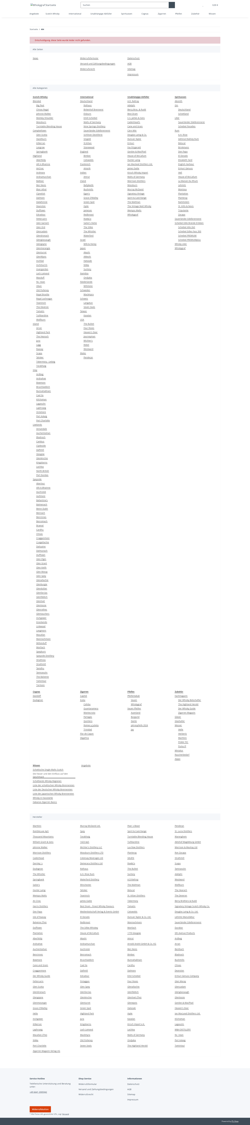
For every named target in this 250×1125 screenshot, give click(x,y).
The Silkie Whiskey (89, 927)
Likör (177, 117)
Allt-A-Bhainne (43, 487)
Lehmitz (182, 185)
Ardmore (40, 172)
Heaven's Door (91, 332)
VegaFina (84, 737)
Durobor (179, 927)
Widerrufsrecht (87, 69)
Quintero (88, 721)
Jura (38, 340)
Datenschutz (133, 58)
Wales (83, 353)
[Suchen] (172, 5)
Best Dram (132, 113)
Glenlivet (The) (134, 997)
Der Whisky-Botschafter (189, 700)
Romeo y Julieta (91, 725)
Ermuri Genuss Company (187, 975)
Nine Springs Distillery (94, 126)
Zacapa (181, 214)
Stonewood (89, 147)
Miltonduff (41, 643)
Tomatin (40, 311)
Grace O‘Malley (91, 197)
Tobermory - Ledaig (45, 361)
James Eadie (133, 168)
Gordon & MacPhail (136, 151)
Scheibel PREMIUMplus (189, 239)
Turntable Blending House (49, 126)
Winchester (85, 884)
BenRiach (179, 949)
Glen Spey (41, 575)
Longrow (40, 147)
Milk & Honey (90, 244)
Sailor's (36, 884)
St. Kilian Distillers (136, 895)
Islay (35, 370)
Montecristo (89, 712)
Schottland (183, 113)
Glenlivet (40, 601)
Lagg (38, 344)
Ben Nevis (41, 185)
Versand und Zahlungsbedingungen (97, 63)
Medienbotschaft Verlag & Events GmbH (99, 911)
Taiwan (83, 311)
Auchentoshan (43, 433)
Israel (83, 239)
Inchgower (41, 617)
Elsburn (87, 113)
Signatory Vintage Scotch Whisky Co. (192, 906)
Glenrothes (41, 609)
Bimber (87, 155)
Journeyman (89, 336)
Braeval (40, 525)
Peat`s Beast (133, 825)
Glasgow (40, 454)
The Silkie (88, 227)
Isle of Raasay (39, 917)
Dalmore (40, 197)
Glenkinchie (42, 458)
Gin (176, 105)
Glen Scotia (41, 134)
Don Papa (183, 151)
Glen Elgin (41, 559)
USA (82, 319)
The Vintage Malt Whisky (139, 206)
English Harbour (186, 164)
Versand (65, 1114)
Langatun (88, 302)
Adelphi (131, 105)
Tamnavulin (41, 672)
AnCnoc (40, 168)
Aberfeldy (41, 159)
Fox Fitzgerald (134, 147)
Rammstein (183, 202)
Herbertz (182, 733)
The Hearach (42, 336)
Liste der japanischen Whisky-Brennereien (53, 793)
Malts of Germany (92, 122)
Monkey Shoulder (44, 117)
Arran (39, 328)
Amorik (87, 168)
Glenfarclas (41, 592)
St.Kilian (88, 143)
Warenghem (181, 836)
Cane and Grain (135, 126)
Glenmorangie (43, 248)
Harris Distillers (40, 906)
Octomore (41, 412)
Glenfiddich (41, 596)
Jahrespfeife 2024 (139, 725)
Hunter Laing (133, 159)
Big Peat (40, 105)
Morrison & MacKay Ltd (186, 847)
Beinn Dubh (42, 508)
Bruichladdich (43, 386)
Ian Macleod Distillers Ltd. (140, 164)
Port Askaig (41, 416)
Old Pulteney (42, 290)
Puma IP (182, 746)
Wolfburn (40, 319)
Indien (83, 172)
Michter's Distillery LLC (91, 847)
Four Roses (89, 328)
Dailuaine (41, 546)
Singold (87, 138)
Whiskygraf (132, 214)
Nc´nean (179, 1034)
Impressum (132, 74)
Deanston (41, 206)
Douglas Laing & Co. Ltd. (186, 911)
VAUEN (130, 858)
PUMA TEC (183, 742)
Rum (177, 130)
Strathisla (41, 659)
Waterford (88, 235)
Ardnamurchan (43, 176)
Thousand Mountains (43, 836)
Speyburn (41, 651)
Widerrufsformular (89, 58)
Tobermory (132, 900)
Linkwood (40, 626)
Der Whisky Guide (186, 708)
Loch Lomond (42, 273)
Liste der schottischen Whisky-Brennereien (53, 785)
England (84, 151)
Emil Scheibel (133, 975)
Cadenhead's (133, 122)
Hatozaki (88, 260)
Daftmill (40, 449)
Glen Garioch (42, 223)
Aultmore (40, 496)
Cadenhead (38, 858)
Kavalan (87, 315)
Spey (82, 831)
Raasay (39, 349)
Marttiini (182, 737)
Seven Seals (89, 307)
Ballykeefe (88, 185)
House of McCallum (136, 155)
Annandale (41, 428)
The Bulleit (89, 323)
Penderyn (88, 357)
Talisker (40, 357)
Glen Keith (41, 567)
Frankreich (85, 164)
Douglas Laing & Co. (137, 134)
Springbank (41, 151)
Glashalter (180, 721)
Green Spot (89, 202)
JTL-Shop (234, 1121)
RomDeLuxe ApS (41, 831)
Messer (178, 725)
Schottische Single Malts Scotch (48, 769)
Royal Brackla (42, 294)
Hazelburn (41, 138)
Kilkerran (40, 143)
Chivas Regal (42, 109)
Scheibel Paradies (186, 126)
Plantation (183, 193)
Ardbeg (39, 374)
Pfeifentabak (133, 695)
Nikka (86, 265)
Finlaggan (85, 981)
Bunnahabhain (43, 391)
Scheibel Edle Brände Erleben (189, 223)
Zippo (177, 758)
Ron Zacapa (180, 852)
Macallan (40, 634)
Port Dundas (42, 475)
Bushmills (88, 189)
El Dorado (183, 155)
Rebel (86, 344)
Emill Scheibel (90, 117)
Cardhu (40, 529)
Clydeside (41, 445)
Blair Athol (41, 189)
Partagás (88, 716)
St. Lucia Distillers (183, 831)
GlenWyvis (41, 256)
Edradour (40, 214)
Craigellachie (42, 542)
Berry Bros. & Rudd (136, 109)
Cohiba (87, 704)
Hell (180, 172)
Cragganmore (42, 538)
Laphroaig (41, 407)
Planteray (182, 197)
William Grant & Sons (43, 841)
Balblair (40, 181)
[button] (197, 5)
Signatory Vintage (135, 193)
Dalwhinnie (41, 202)
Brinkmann (183, 147)
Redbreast (89, 214)
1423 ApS (84, 841)
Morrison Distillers (136, 181)
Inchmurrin (41, 265)
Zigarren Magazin (186, 712)
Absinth (178, 101)
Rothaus (88, 105)
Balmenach (41, 504)
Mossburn (41, 122)
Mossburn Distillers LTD (91, 852)
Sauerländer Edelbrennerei (97, 130)
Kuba (82, 700)
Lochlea (40, 466)
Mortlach (40, 647)
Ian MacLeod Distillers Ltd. (187, 1013)
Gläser (178, 716)
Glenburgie (41, 584)
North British (42, 470)
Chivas (39, 533)
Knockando (41, 622)
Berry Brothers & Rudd (186, 900)
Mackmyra (89, 294)
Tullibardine (42, 315)
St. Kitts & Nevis (186, 206)
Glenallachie (42, 580)
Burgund (135, 716)
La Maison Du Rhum (188, 181)
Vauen (134, 700)
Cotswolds (88, 159)
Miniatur (179, 750)
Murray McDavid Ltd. (90, 825)
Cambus (40, 441)
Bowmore (40, 382)
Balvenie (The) (39, 922)
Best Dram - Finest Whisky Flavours (97, 906)
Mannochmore (43, 638)
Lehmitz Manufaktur (184, 917)
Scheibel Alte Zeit (186, 227)
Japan (83, 248)
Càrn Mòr (132, 130)
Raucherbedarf (182, 754)
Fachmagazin (181, 695)
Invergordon (42, 269)
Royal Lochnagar (44, 298)
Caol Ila (39, 395)
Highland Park (43, 332)
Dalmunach (41, 550)
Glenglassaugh (43, 239)
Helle (180, 729)
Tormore (40, 685)
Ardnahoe (41, 378)
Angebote (86, 765)
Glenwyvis (132, 1002)
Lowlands (37, 424)
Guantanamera (91, 708)
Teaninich (41, 302)
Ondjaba (88, 277)
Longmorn (41, 630)
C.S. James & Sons (136, 117)
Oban (39, 286)
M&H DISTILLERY (183, 1029)
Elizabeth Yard (185, 159)
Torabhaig (41, 365)
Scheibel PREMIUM (187, 235)
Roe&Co (87, 218)
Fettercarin (38, 981)
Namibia (84, 273)
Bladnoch (40, 437)
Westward (88, 349)
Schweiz (84, 298)
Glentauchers (42, 613)
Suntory (87, 269)
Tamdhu (40, 668)
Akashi (87, 252)
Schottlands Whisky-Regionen (47, 781)
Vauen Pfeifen (134, 708)
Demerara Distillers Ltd (91, 863)
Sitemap (131, 69)
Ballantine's (42, 500)
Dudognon (38, 700)
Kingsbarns (41, 462)
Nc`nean (40, 281)
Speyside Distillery (45, 655)
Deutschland (86, 101)
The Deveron (42, 307)
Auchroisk (41, 491)
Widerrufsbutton (40, 1109)
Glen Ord (40, 227)
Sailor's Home (90, 223)
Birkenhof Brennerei (93, 109)
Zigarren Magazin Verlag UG (46, 1051)
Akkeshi (87, 256)
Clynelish (40, 193)
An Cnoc (37, 900)
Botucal (181, 143)
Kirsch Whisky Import (137, 172)
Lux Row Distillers (136, 847)
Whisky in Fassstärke (43, 797)
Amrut (87, 176)
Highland (37, 155)
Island (36, 323)
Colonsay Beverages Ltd (91, 858)
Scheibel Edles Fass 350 (189, 231)
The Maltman (133, 202)
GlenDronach (39, 992)
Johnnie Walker (43, 113)
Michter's (88, 340)
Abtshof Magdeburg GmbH (188, 841)
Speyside (37, 479)
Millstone (88, 286)
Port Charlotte (43, 420)
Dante (134, 721)
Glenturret (41, 252)
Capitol (83, 695)
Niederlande (86, 281)
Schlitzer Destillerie (93, 134)
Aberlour (40, 483)
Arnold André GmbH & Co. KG (141, 943)
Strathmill (41, 664)
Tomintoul (41, 680)
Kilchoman (41, 399)
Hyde (86, 206)
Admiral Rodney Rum (188, 138)
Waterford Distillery (89, 879)
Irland (83, 181)
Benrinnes (41, 517)
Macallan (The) (40, 1034)
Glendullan (41, 588)
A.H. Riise (182, 134)
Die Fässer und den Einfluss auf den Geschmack (50, 775)
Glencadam (41, 231)
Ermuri (130, 143)
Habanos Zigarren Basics (45, 802)
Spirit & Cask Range (136, 197)
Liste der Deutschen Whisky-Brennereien (52, 789)
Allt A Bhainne (43, 164)
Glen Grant (41, 563)
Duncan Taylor (134, 138)
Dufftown (40, 210)
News (35, 58)
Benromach (41, 521)
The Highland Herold (188, 704)
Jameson (88, 210)
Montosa (182, 189)
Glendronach (42, 235)
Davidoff (37, 695)
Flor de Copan (87, 733)
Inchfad (40, 260)
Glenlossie (41, 605)
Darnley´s (38, 863)
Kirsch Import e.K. (136, 1024)
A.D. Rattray (133, 101)
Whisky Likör (181, 244)
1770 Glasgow (134, 933)
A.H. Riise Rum (87, 874)
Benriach (40, 512)
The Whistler (90, 231)
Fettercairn (41, 218)
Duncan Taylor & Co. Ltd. (139, 917)
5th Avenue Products (185, 933)
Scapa (39, 353)
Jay (132, 729)
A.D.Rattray (132, 879)
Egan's (87, 193)
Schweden (85, 290)
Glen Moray (41, 571)
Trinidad (88, 729)
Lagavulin (41, 403)
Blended (37, 101)
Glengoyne (41, 244)
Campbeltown (39, 130)
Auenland (135, 712)
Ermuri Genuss (185, 168)
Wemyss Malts (134, 210)
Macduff (40, 277)
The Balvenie (42, 676)
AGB (129, 63)
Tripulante (183, 210)
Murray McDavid (135, 189)
